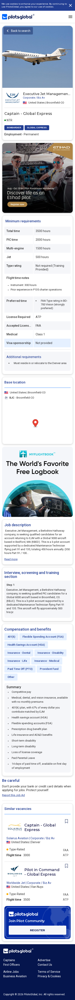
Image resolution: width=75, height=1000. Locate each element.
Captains (9, 960)
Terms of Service (49, 971)
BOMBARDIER (14, 127)
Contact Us (45, 964)
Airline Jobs (11, 971)
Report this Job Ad (13, 795)
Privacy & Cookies (49, 976)
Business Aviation (15, 976)
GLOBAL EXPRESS (37, 127)
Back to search (20, 30)
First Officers (11, 964)
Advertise (44, 960)
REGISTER (37, 930)
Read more (11, 559)
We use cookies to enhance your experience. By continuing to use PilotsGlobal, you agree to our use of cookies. (34, 5)
